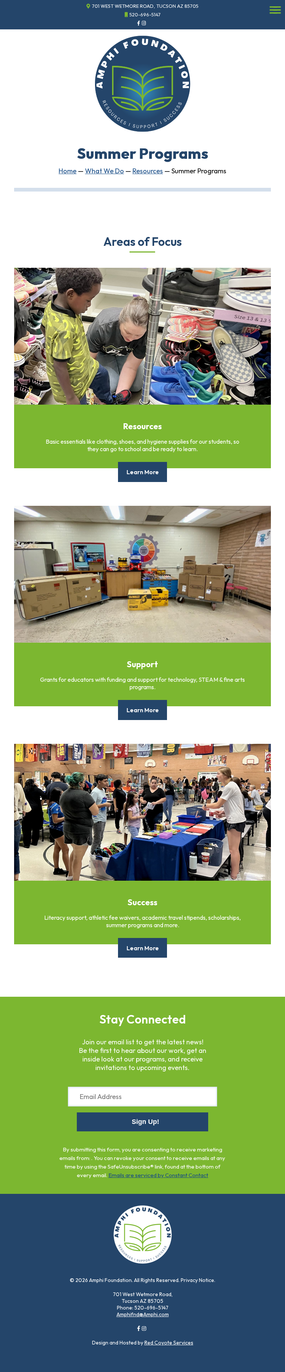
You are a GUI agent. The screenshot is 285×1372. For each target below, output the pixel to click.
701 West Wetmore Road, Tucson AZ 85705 (145, 6)
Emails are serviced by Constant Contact (158, 1175)
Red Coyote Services (168, 1342)
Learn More (143, 472)
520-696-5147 (145, 14)
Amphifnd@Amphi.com (143, 1314)
